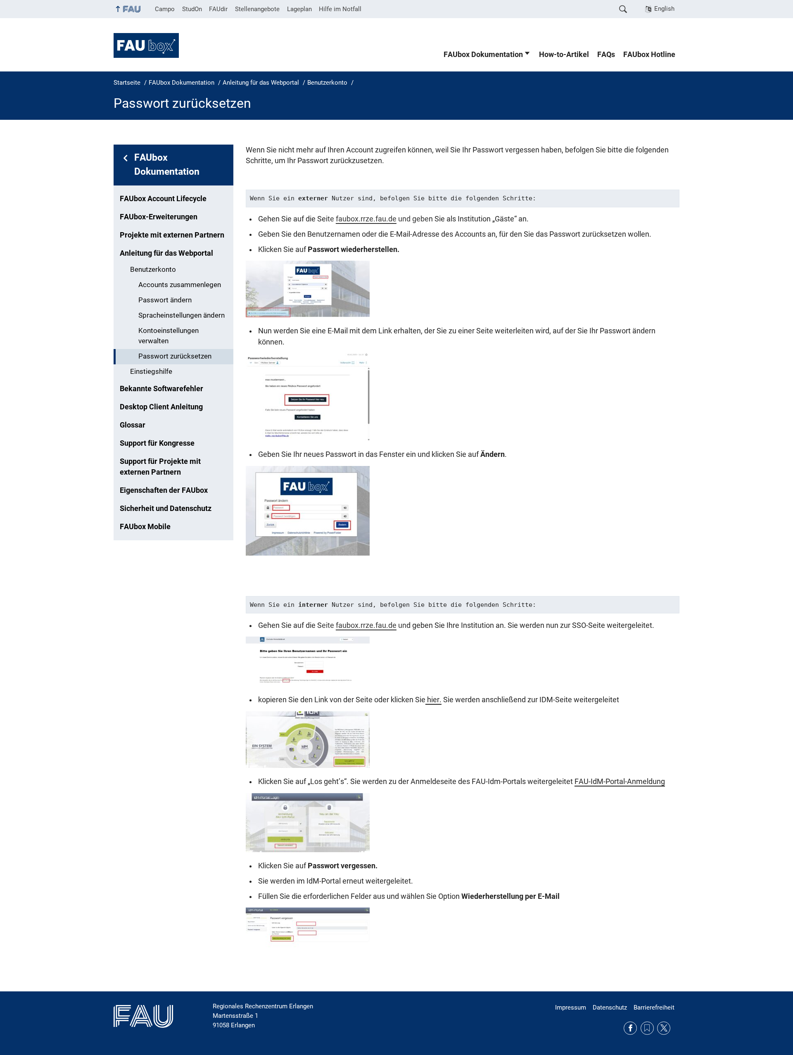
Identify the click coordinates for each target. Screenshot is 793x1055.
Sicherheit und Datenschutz (165, 508)
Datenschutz (610, 1007)
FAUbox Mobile (145, 527)
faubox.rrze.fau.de (366, 219)
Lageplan (299, 9)
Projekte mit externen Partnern (172, 235)
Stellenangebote (257, 9)
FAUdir (218, 9)
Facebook (630, 1028)
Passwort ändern (165, 300)
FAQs (606, 54)
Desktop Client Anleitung (161, 407)
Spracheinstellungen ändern (181, 315)
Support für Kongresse (157, 443)
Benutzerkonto (153, 269)
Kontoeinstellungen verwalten (168, 336)
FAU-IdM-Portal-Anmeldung (620, 781)
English (664, 8)
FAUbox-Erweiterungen (158, 217)
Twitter (663, 1028)
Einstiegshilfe (151, 371)
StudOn (192, 9)
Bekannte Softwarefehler (161, 389)
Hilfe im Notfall (340, 9)
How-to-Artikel (564, 54)
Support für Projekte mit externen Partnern (160, 466)
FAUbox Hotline (649, 54)
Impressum (570, 1007)
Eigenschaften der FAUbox (164, 490)
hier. (433, 700)
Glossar (132, 425)
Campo (165, 9)
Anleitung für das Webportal (166, 253)
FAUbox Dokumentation (483, 54)
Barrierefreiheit (654, 1007)
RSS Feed (647, 1028)
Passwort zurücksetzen (174, 356)
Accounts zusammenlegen (179, 285)
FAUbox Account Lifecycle (163, 199)
